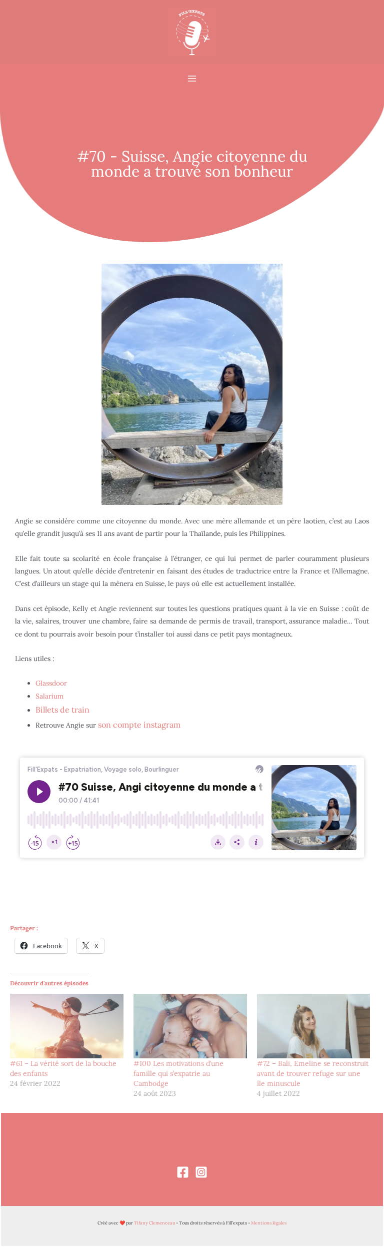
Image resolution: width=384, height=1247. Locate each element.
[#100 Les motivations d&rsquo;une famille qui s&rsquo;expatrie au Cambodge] (190, 1026)
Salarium (50, 696)
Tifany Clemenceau (154, 1222)
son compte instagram (138, 725)
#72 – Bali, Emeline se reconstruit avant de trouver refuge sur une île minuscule (312, 1073)
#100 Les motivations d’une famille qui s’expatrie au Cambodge (179, 1073)
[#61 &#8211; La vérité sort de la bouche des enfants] (67, 1026)
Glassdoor (51, 683)
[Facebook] (182, 1172)
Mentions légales (268, 1222)
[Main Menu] (192, 79)
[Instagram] (201, 1172)
